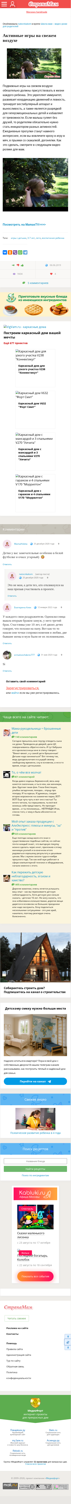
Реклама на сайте (17, 1328)
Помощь (11, 1343)
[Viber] (15, 252)
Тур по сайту (13, 1360)
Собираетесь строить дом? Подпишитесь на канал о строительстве (35, 990)
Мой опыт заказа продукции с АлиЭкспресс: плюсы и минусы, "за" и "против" (37, 825)
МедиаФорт (35, 1410)
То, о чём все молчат (26, 772)
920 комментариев (25, 833)
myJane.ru (17, 1440)
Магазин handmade (36, 11)
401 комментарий (24, 776)
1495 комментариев (25, 884)
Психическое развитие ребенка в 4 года (35, 1133)
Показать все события (35, 1276)
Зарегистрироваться (22, 688)
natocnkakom (24, 24)
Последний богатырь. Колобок (32, 1258)
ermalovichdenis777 (24, 654)
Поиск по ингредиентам (35, 1175)
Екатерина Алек (22, 607)
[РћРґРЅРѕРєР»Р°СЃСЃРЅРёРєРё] (10, 252)
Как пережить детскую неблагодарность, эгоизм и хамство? (31, 876)
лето (38, 238)
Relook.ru (18, 1450)
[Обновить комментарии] (67, 1342)
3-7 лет (31, 238)
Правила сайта (14, 1349)
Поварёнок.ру (17, 1430)
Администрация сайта (18, 1355)
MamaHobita (20, 543)
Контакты (12, 1333)
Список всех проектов (35, 1464)
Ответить (7, 564)
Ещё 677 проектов (16, 343)
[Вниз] (67, 1347)
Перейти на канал (33, 1081)
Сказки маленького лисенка (30, 1235)
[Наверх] (67, 1336)
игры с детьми (18, 238)
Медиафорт (52, 1478)
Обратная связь (15, 1366)
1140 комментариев (25, 737)
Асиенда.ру (53, 1440)
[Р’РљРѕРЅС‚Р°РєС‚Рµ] (5, 252)
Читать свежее (16, 1318)
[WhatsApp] (20, 252)
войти (15, 692)
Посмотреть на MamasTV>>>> (24, 224)
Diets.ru (53, 1430)
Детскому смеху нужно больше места (35, 1008)
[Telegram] (25, 252)
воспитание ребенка (53, 238)
